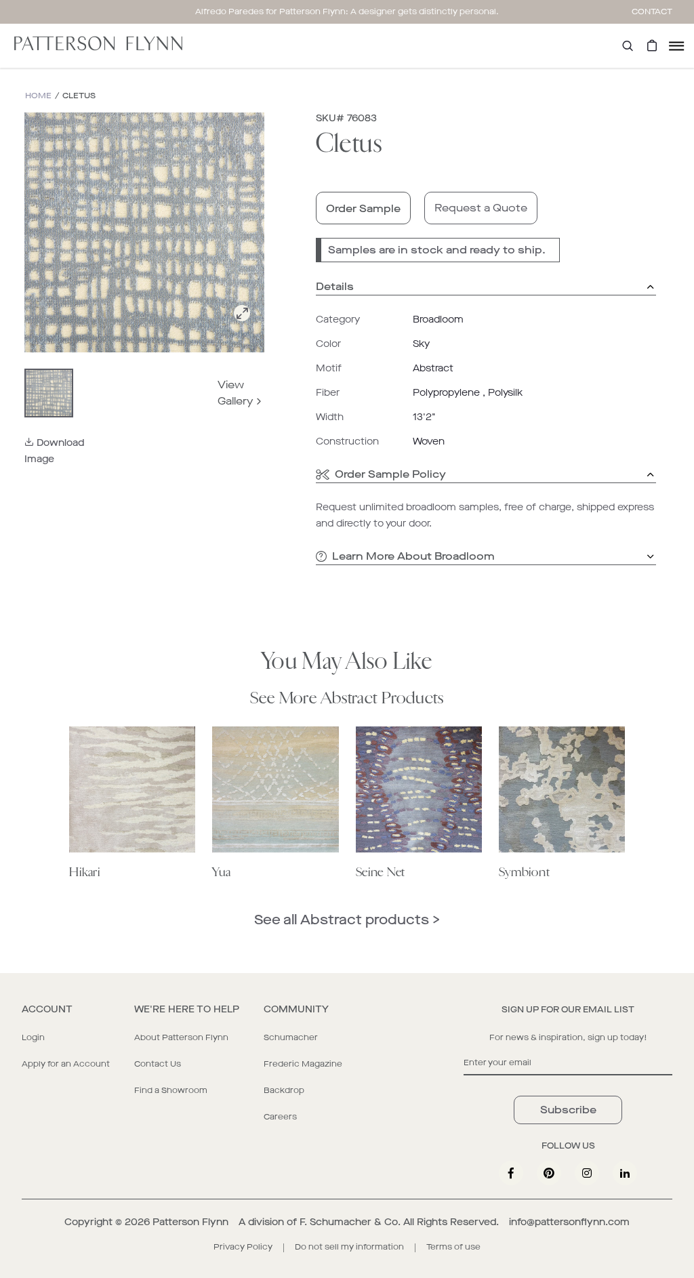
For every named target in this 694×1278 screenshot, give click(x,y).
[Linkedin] (625, 1173)
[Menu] (676, 46)
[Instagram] (587, 1173)
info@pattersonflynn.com (569, 1222)
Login (33, 1037)
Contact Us (157, 1063)
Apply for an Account (66, 1063)
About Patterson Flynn (181, 1037)
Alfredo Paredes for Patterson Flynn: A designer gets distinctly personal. (347, 11)
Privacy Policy (242, 1246)
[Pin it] (549, 1173)
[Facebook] (511, 1173)
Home (38, 96)
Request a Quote (480, 208)
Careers (280, 1116)
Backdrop (284, 1090)
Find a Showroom (170, 1090)
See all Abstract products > (347, 920)
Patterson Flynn (190, 1222)
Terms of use (453, 1246)
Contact (652, 11)
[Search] (627, 46)
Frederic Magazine (303, 1063)
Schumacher (291, 1037)
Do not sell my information (349, 1246)
